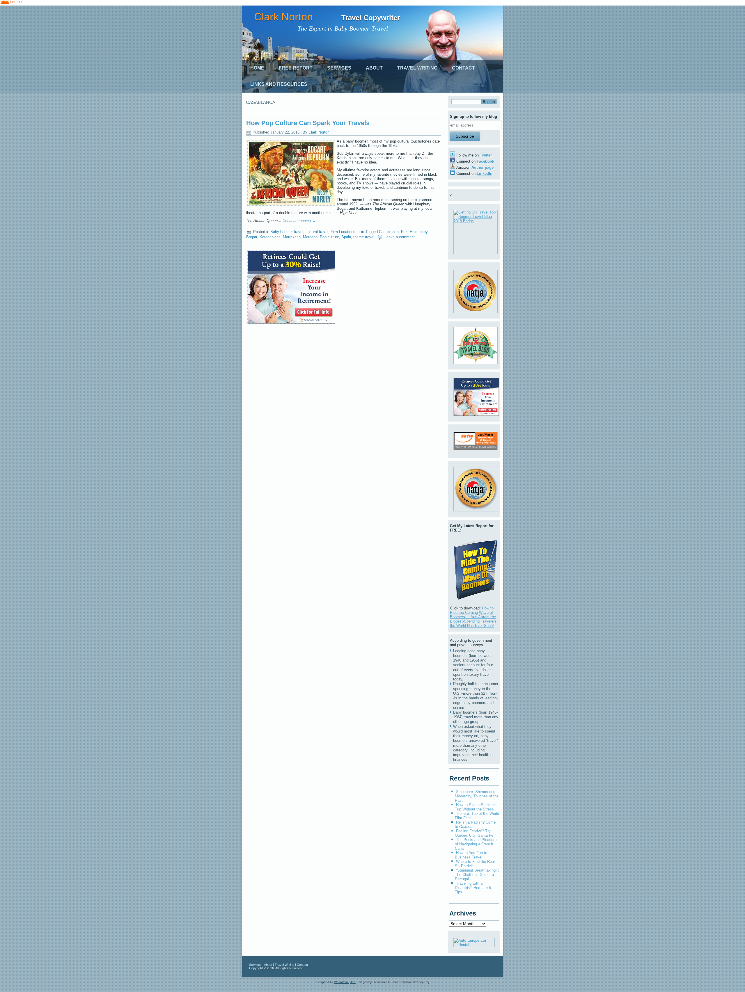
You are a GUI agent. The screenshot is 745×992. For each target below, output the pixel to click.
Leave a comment (399, 237)
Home (257, 67)
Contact (463, 67)
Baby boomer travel (286, 232)
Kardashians (270, 237)
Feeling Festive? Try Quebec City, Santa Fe (474, 833)
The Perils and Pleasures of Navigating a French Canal (477, 844)
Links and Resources (278, 84)
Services (339, 67)
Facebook (485, 161)
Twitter (486, 155)
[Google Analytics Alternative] (11, 2)
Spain (346, 237)
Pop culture (329, 237)
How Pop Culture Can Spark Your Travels (308, 123)
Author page (482, 167)
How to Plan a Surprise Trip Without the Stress (475, 807)
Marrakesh (292, 237)
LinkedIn (484, 173)
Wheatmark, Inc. (345, 982)
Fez (404, 232)
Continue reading (299, 220)
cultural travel (317, 232)
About (374, 67)
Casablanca (389, 232)
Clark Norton (283, 17)
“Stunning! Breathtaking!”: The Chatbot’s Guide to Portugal (477, 874)
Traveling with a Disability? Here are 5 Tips (473, 887)
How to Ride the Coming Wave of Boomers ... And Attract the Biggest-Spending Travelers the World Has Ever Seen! (473, 617)
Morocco (310, 237)
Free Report (296, 67)
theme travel (363, 237)
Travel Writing (417, 67)
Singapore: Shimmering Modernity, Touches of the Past (477, 796)
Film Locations (343, 232)
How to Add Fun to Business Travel (471, 855)
